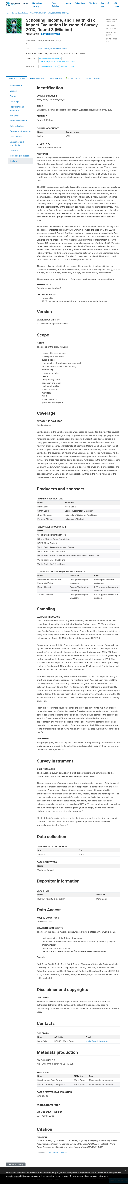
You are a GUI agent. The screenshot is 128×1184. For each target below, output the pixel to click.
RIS (50, 1152)
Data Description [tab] (36, 78)
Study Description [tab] (16, 79)
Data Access (16, 136)
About (68, 3)
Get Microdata (51, 34)
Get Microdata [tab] (73, 78)
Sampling (14, 115)
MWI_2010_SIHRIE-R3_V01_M (58, 13)
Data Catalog (55, 4)
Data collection (17, 126)
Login (116, 6)
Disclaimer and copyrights (17, 143)
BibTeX (55, 1152)
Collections (80, 3)
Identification (16, 85)
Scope (13, 96)
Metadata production (20, 155)
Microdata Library (37, 5)
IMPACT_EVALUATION (38, 13)
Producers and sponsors (17, 108)
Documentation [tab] (55, 78)
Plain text (63, 1152)
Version (13, 91)
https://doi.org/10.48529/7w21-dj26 (52, 48)
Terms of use (105, 4)
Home (8, 13)
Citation (13, 161)
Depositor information (20, 131)
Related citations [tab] (92, 78)
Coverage (14, 101)
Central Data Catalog (20, 13)
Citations (93, 3)
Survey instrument (18, 120)
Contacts (14, 150)
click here (103, 1176)
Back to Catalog (16, 1164)
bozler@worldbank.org (97, 1041)
